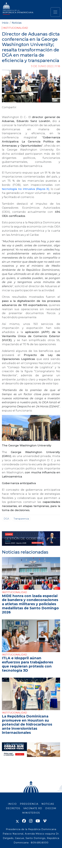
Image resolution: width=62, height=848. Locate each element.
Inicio (5, 22)
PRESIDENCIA (29, 803)
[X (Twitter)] (17, 821)
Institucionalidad (15, 27)
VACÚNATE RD (32, 808)
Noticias (16, 22)
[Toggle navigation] (55, 12)
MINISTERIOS (31, 812)
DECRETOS (13, 808)
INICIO (12, 803)
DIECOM (50, 808)
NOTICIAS (47, 803)
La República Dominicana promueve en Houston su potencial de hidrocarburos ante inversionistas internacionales (27, 724)
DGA (6, 518)
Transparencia (21, 518)
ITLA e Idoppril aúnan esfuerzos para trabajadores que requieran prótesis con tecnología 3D (27, 664)
